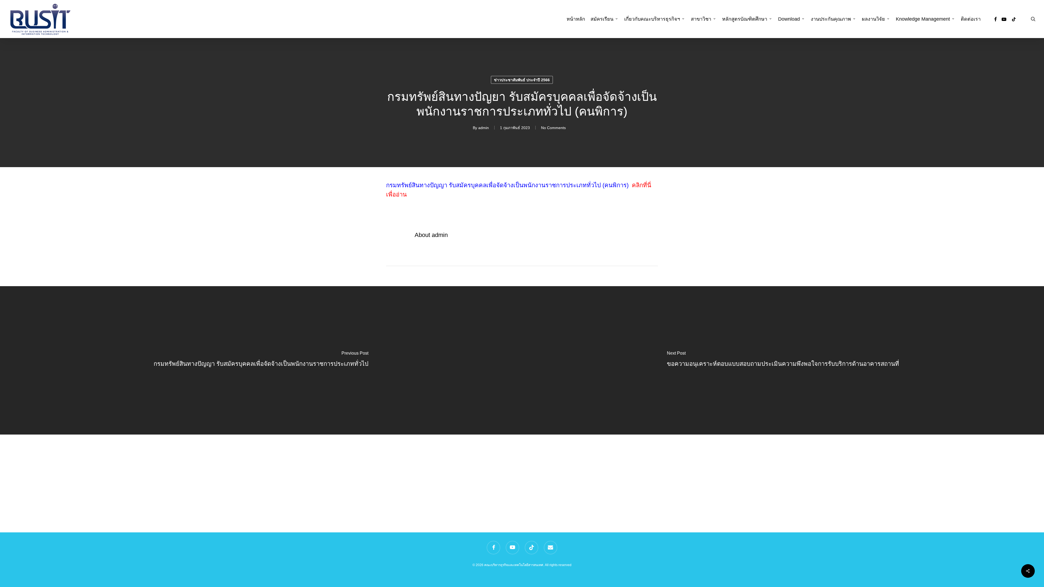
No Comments (553, 127)
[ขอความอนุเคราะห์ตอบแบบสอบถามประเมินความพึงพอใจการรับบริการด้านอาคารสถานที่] (783, 360)
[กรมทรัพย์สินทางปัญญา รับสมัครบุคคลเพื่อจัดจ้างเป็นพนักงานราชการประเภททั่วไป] (261, 360)
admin (483, 127)
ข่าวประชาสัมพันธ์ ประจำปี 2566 (522, 79)
